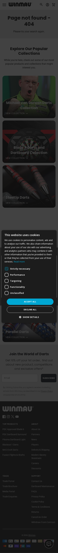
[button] (29, 317)
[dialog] (28, 276)
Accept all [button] (30, 301)
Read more (19, 261)
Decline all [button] (30, 309)
